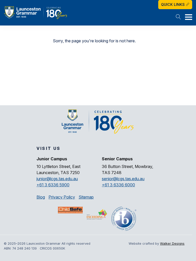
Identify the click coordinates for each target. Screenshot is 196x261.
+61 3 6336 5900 (52, 184)
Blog (40, 197)
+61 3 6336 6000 (118, 184)
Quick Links (173, 4)
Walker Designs (172, 243)
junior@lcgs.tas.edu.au (57, 178)
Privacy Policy (61, 197)
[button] (178, 17)
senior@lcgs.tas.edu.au (123, 178)
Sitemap (86, 197)
